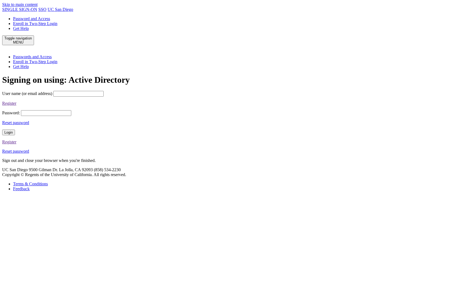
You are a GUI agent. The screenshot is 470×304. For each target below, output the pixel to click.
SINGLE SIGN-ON (19, 9)
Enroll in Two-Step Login (35, 23)
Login (8, 132)
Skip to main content (20, 4)
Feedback (21, 188)
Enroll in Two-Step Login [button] (35, 61)
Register (9, 103)
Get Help (21, 28)
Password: (11, 112)
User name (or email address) (27, 93)
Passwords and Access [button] (32, 56)
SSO (42, 9)
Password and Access (31, 18)
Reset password (15, 122)
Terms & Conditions (30, 184)
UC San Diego (60, 9)
